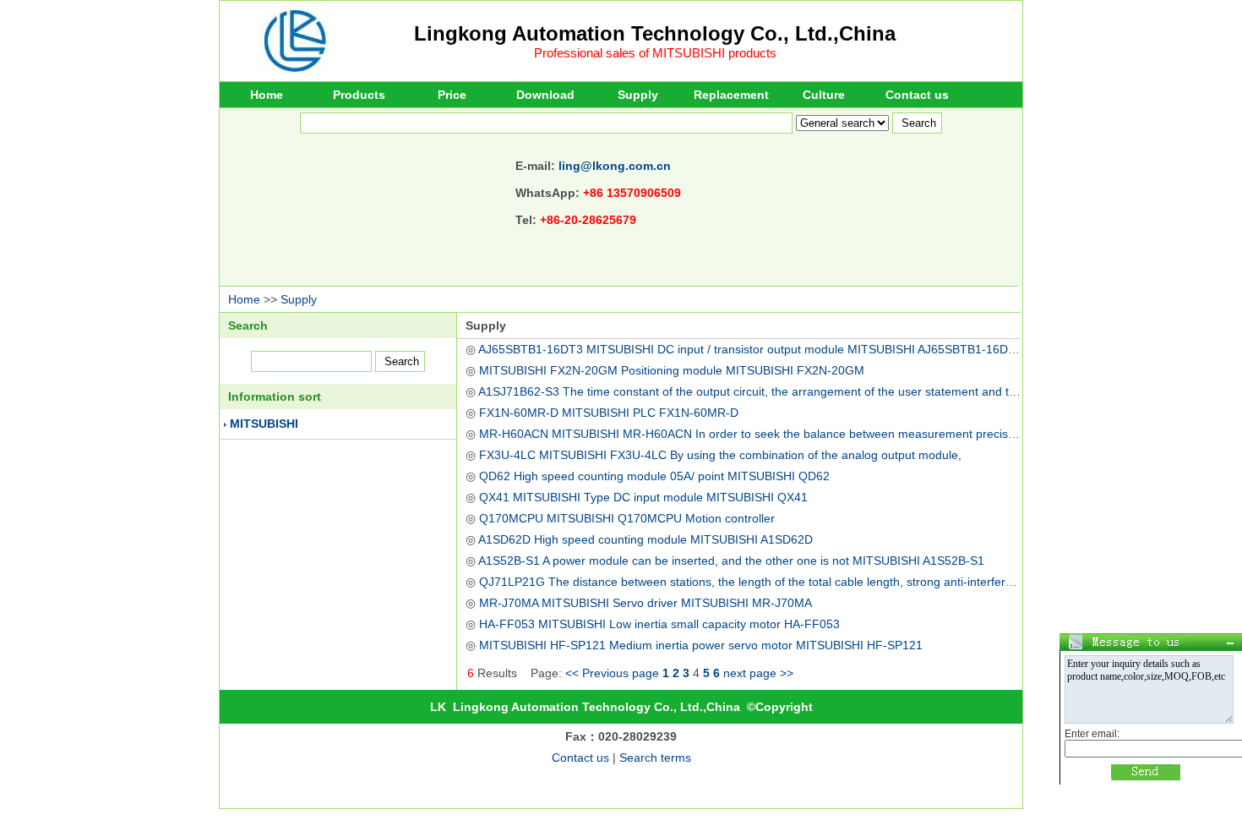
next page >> (758, 673)
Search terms (655, 757)
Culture (824, 94)
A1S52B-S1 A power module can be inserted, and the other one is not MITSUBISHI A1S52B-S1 (731, 560)
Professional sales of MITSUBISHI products (655, 53)
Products (359, 94)
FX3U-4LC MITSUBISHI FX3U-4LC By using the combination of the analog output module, (720, 455)
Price (452, 94)
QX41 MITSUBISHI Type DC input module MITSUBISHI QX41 (643, 497)
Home (266, 94)
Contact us (917, 94)
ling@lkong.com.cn (614, 165)
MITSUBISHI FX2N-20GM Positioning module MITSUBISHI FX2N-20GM (671, 370)
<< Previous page (612, 673)
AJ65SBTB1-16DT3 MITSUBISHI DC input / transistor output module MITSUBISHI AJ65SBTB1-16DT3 (750, 349)
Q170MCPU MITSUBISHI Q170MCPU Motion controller (627, 518)
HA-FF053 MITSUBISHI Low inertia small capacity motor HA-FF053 (659, 624)
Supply (638, 94)
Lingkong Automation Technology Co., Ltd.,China (655, 33)
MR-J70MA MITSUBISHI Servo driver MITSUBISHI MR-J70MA (645, 603)
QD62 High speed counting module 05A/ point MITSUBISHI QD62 (654, 476)
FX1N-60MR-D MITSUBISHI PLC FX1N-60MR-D (608, 412)
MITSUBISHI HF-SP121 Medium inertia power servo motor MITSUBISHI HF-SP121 (701, 645)
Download (545, 94)
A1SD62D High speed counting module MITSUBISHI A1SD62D (645, 539)
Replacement (731, 94)
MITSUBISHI (264, 423)
